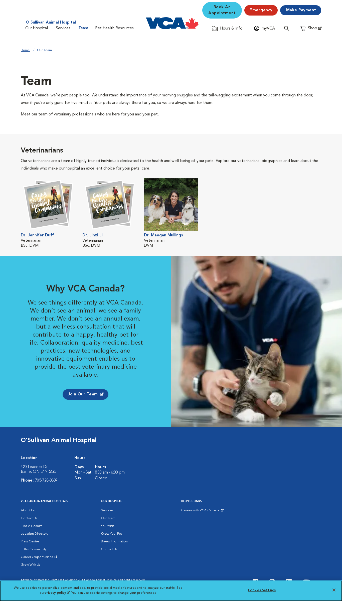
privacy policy (57, 592)
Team (83, 28)
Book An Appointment (222, 10)
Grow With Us (30, 564)
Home (25, 50)
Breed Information (114, 541)
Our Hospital (36, 28)
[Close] (333, 589)
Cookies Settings (262, 590)
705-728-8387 (46, 481)
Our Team (108, 518)
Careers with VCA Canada (200, 511)
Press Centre (30, 541)
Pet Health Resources (114, 28)
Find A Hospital (32, 526)
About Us (28, 510)
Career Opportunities (38, 558)
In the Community (34, 549)
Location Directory (34, 533)
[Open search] (288, 28)
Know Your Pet (111, 533)
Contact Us (29, 518)
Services (63, 28)
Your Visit (107, 526)
